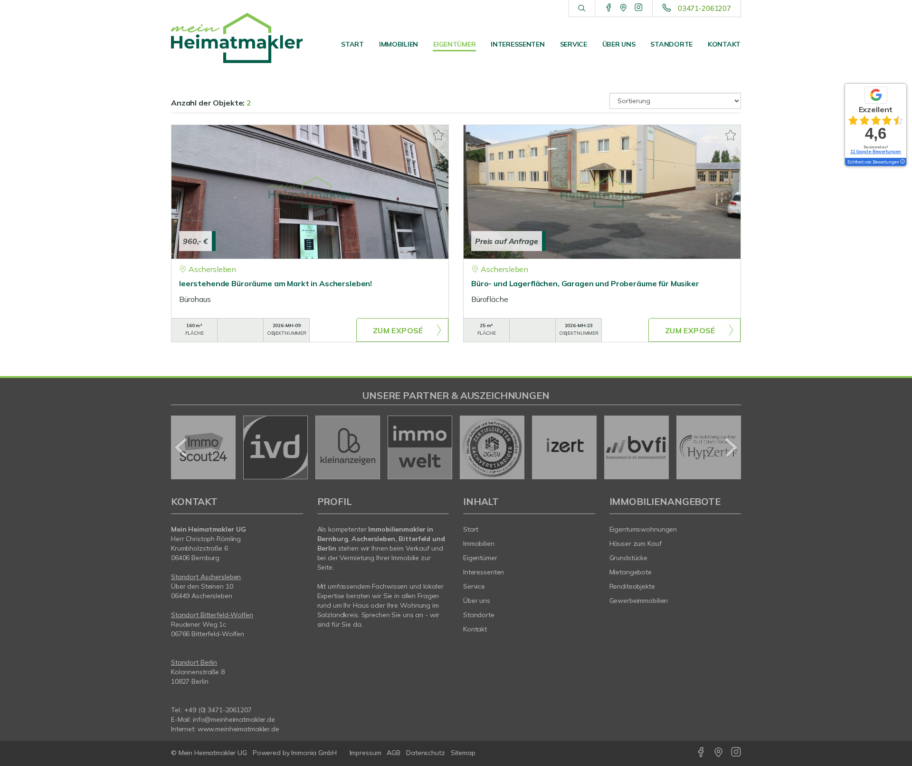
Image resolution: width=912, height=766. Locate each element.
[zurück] (181, 447)
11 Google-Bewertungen (875, 151)
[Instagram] (639, 8)
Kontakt (724, 44)
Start (352, 44)
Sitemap (463, 752)
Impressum (365, 752)
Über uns (619, 44)
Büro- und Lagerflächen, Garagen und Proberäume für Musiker (585, 283)
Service (573, 44)
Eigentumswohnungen (643, 529)
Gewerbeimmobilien (638, 600)
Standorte (671, 44)
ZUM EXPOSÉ (398, 330)
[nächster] (730, 447)
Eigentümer (454, 44)
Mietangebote (630, 572)
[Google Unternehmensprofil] (623, 8)
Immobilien (398, 44)
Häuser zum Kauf (635, 543)
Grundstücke (628, 557)
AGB (393, 752)
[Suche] (582, 8)
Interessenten (517, 44)
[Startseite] (237, 38)
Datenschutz (425, 752)
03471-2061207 (704, 8)
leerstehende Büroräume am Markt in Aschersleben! (275, 283)
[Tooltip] (902, 162)
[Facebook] (609, 8)
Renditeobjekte (632, 586)
